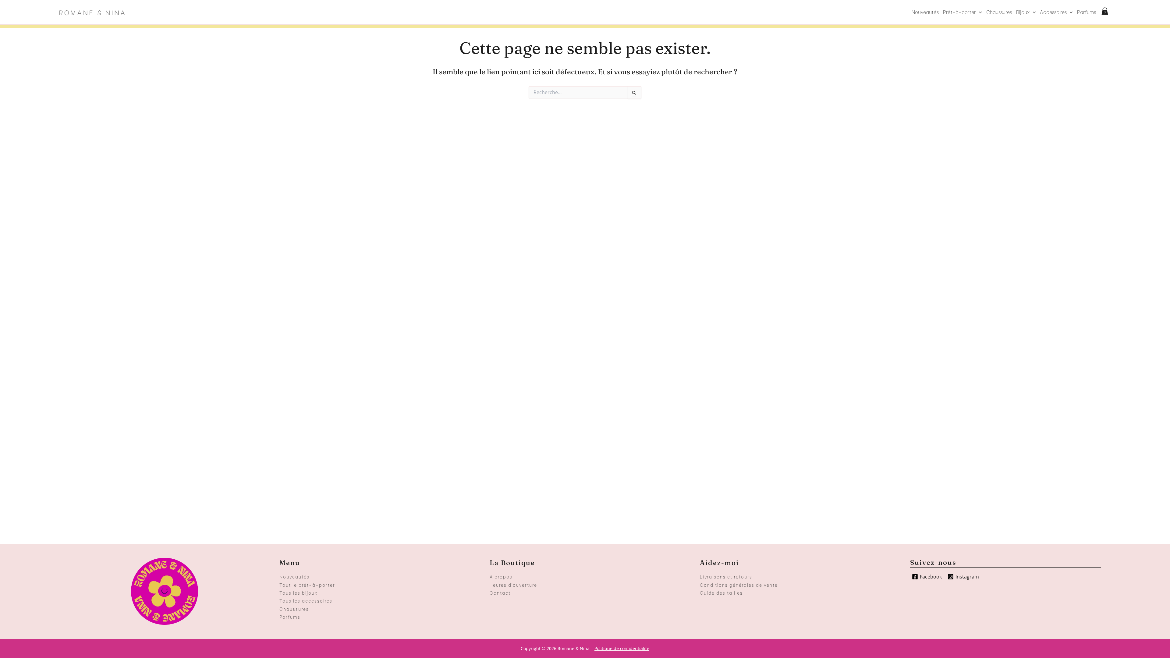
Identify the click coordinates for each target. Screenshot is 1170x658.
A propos (501, 577)
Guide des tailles (721, 593)
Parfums (1086, 12)
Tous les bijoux (298, 593)
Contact (500, 593)
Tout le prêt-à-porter (307, 585)
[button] (979, 12)
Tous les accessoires (305, 601)
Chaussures (999, 12)
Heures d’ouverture (513, 585)
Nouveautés (925, 12)
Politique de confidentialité (621, 648)
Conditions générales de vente (739, 585)
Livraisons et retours (726, 577)
